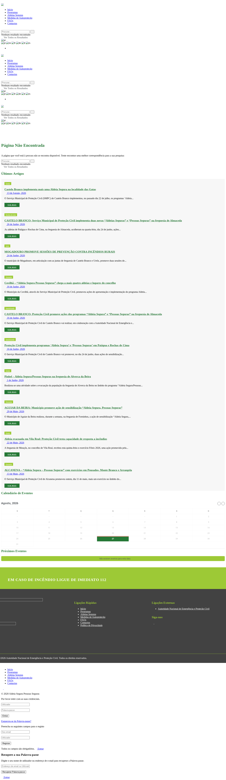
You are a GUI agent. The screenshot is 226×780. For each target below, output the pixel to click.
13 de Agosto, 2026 (16, 193)
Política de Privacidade (91, 625)
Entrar (40, 748)
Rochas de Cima (11, 215)
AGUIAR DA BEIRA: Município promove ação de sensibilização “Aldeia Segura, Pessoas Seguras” (63, 407)
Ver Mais (12, 205)
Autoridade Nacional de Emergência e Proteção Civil (183, 608)
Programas (12, 12)
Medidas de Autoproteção (19, 18)
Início (10, 9)
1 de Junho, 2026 (15, 380)
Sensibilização (10, 308)
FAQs (10, 20)
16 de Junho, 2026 (15, 286)
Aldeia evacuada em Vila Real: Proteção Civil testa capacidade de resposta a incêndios (55, 438)
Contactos (12, 23)
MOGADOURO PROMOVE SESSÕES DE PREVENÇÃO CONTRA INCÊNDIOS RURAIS (59, 251)
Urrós (7, 246)
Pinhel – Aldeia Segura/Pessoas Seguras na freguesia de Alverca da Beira (47, 376)
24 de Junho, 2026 (15, 255)
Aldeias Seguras (15, 15)
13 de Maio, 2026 (15, 474)
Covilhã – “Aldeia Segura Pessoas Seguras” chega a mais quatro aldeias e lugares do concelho (60, 282)
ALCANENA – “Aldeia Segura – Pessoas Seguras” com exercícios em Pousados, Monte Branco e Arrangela (68, 470)
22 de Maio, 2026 (15, 442)
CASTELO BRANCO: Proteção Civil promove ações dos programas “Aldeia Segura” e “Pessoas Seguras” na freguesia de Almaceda (83, 314)
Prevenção (9, 277)
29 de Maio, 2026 (15, 411)
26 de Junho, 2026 (15, 224)
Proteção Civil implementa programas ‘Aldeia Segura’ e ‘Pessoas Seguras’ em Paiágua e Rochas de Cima (66, 345)
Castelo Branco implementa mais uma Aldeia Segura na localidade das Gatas (50, 189)
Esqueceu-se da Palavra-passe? (16, 721)
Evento (8, 183)
